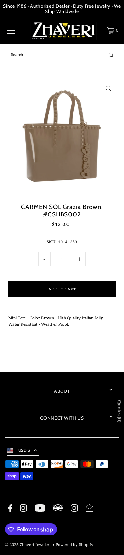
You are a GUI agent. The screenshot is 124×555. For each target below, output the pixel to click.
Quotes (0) (119, 411)
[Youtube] (40, 509)
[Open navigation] (11, 30)
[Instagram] (23, 509)
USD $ (24, 450)
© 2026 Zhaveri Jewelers (28, 544)
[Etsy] (58, 508)
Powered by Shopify (74, 544)
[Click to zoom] (108, 88)
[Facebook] (10, 509)
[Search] (111, 55)
